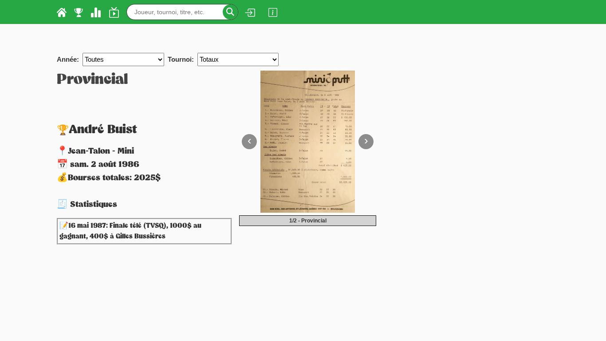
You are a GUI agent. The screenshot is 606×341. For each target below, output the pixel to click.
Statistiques (93, 204)
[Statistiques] (96, 12)
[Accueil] (62, 12)
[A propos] (273, 12)
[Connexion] (250, 12)
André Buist (103, 130)
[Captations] (114, 12)
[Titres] (78, 12)
